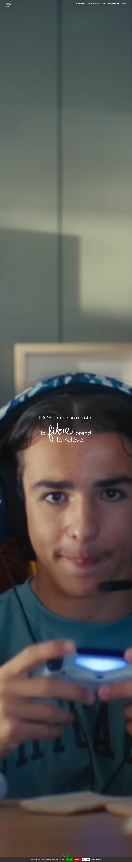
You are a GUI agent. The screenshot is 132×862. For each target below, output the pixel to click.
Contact (124, 4)
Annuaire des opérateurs (93, 4)
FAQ (104, 4)
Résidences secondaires (113, 4)
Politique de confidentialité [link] (96, 859)
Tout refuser (77, 859)
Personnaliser (86, 859)
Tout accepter (69, 859)
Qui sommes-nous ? (80, 4)
